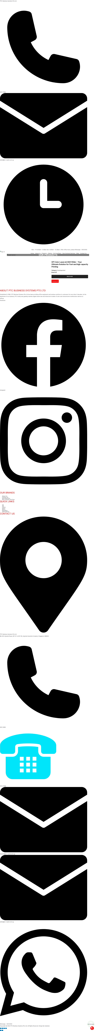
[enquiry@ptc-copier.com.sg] (43, 852)
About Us (4, 496)
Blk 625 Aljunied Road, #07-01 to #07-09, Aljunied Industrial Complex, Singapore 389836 (24, 636)
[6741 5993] (43, 90)
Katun (3, 508)
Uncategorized (61, 270)
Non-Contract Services (8, 499)
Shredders (5, 510)
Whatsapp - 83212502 (6, 1024)
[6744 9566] (28, 784)
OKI (3, 506)
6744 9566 (3, 786)
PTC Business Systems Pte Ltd (8, 1)
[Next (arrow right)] (2, 1030)
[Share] (4, 1028)
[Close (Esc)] (6, 1028)
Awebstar (47, 1026)
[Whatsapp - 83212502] (43, 1022)
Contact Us (5, 497)
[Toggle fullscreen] (2, 1028)
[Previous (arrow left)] (0, 1030)
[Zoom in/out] (0, 1028)
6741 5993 (3, 92)
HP (3, 504)
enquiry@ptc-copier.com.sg (7, 854)
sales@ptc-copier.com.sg (7, 160)
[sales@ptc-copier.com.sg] (43, 158)
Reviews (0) (55, 281)
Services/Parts (6, 498)
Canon (4, 507)
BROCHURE (70, 276)
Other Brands (5, 511)
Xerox (3, 509)
